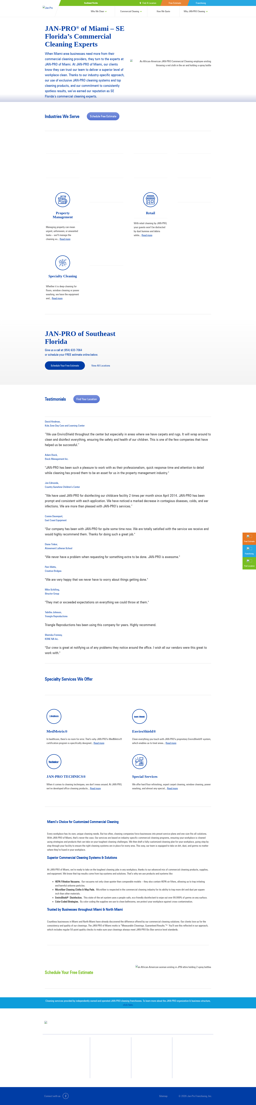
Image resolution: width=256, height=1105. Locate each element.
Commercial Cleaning (129, 11)
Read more (65, 239)
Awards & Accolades (152, 1049)
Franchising (201, 3)
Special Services (144, 776)
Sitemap (163, 1096)
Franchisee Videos (150, 1059)
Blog (145, 1065)
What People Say (107, 1065)
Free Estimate (175, 3)
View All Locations (100, 365)
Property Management (63, 215)
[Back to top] (247, 1096)
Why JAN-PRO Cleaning (194, 11)
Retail (150, 213)
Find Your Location (86, 399)
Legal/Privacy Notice (193, 1059)
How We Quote (163, 11)
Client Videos (149, 1054)
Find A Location (149, 3)
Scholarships (148, 1070)
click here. (128, 1004)
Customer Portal (191, 1065)
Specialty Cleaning (62, 276)
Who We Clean (97, 11)
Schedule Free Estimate (103, 116)
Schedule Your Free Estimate (65, 365)
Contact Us (189, 1049)
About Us (147, 1043)
